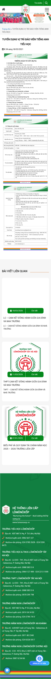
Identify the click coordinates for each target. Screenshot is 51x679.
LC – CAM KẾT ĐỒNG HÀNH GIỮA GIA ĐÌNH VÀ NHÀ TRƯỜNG (24, 320)
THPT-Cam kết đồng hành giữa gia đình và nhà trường (25, 383)
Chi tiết (34, 311)
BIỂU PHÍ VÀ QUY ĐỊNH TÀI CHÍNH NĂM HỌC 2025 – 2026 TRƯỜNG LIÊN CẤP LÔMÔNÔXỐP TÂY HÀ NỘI (25, 447)
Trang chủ (6, 29)
